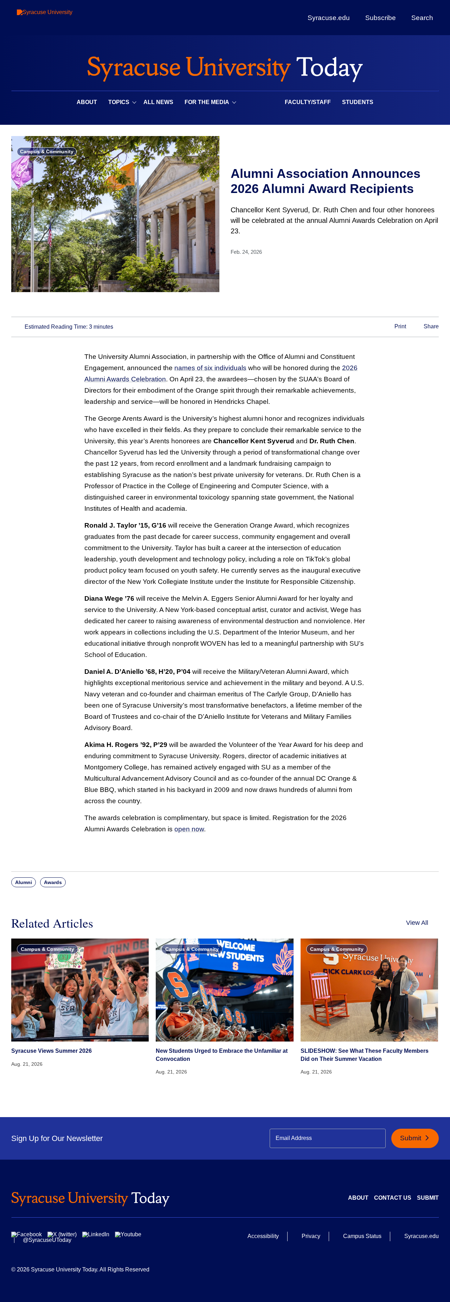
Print (399, 326)
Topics (118, 102)
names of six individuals (210, 368)
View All (417, 922)
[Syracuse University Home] (225, 67)
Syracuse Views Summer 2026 (51, 1051)
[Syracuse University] (61, 17)
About (87, 102)
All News (158, 102)
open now (189, 829)
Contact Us (392, 1198)
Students (357, 102)
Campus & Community (46, 151)
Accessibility (263, 1236)
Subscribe (380, 17)
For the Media (207, 102)
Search (422, 17)
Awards (53, 882)
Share (430, 326)
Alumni (23, 882)
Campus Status (362, 1236)
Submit (411, 1138)
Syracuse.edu (329, 17)
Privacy (311, 1236)
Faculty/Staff (308, 102)
